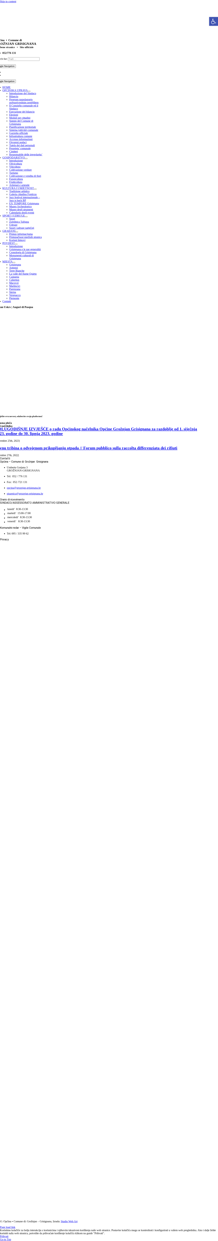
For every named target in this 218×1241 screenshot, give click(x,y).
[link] (213, 21)
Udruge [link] (13, 224)
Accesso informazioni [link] (21, 139)
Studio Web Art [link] (69, 1221)
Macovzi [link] (14, 282)
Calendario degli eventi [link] (21, 212)
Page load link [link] (7, 1227)
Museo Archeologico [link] (20, 206)
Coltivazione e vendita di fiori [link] (25, 175)
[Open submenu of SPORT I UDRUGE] (26, 216)
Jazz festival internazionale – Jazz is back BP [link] (24, 199)
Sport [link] (12, 218)
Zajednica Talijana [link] (19, 221)
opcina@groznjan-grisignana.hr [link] (24, 487)
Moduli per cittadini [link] (19, 117)
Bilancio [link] (13, 96)
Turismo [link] (13, 172)
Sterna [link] (12, 292)
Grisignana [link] (15, 264)
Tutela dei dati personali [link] (22, 145)
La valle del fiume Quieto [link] (23, 273)
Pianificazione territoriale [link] (22, 127)
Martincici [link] (14, 286)
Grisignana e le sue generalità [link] (25, 249)
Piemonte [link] (14, 298)
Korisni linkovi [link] (17, 240)
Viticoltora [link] (14, 166)
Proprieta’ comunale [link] (20, 148)
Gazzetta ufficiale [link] (18, 133)
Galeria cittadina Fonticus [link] (23, 194)
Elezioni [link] (13, 114)
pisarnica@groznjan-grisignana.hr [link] (25, 493)
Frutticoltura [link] (15, 182)
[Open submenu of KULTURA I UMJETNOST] (35, 189)
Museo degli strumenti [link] (21, 209)
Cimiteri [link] (13, 151)
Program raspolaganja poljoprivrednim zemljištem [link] (23, 101)
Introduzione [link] (16, 160)
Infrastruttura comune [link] (20, 136)
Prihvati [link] (4, 1236)
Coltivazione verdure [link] (20, 169)
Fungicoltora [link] (16, 179)
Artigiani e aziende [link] (19, 185)
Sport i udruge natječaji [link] (21, 227)
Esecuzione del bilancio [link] (22, 111)
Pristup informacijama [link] (21, 234)
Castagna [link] (14, 276)
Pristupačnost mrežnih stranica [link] (25, 237)
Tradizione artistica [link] (19, 191)
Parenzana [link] (14, 289)
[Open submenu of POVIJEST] (16, 244)
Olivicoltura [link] (15, 163)
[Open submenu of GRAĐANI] (16, 231)
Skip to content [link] (8, 1)
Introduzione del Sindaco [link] (22, 93)
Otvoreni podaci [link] (18, 142)
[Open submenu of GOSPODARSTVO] (26, 158)
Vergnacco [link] (15, 295)
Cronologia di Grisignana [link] (22, 252)
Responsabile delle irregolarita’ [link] (25, 154)
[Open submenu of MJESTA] (14, 262)
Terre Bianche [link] (16, 270)
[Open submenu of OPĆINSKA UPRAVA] (29, 91)
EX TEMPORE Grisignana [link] (24, 203)
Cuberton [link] (14, 279)
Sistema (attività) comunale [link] (23, 130)
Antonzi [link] (13, 267)
